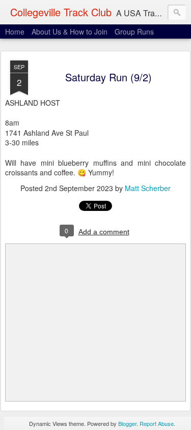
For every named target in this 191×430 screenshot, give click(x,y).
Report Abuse (157, 423)
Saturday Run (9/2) (108, 77)
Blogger (127, 423)
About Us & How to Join (69, 31)
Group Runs (134, 31)
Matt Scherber (148, 188)
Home (14, 31)
